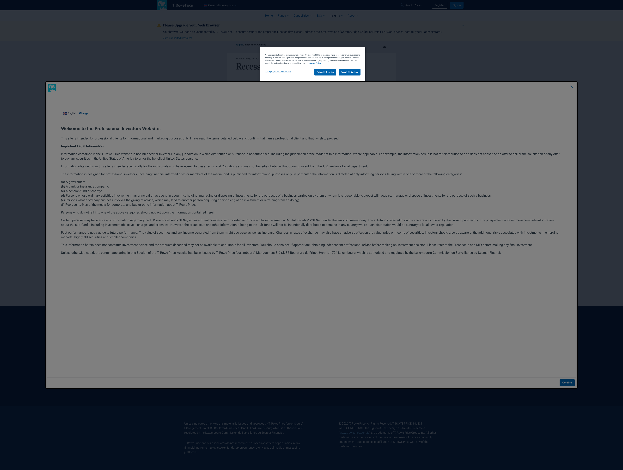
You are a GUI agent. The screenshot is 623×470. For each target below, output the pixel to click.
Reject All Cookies (325, 72)
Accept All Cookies (349, 72)
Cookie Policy (315, 63)
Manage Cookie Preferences (278, 72)
